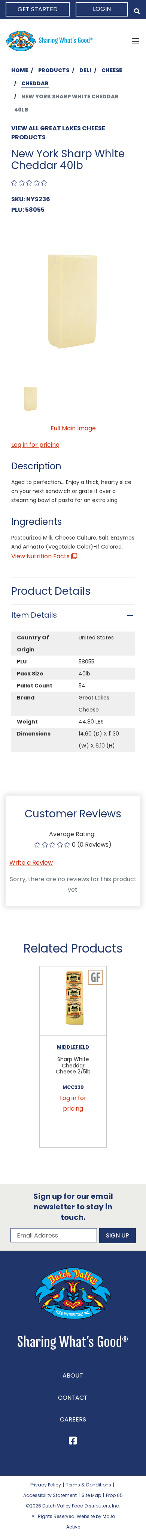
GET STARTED (38, 9)
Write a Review (31, 862)
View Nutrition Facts (41, 556)
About (73, 1371)
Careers (73, 1415)
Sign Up (117, 1231)
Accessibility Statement (50, 1491)
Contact (73, 1393)
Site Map (91, 1491)
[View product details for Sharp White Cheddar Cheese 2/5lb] (73, 1001)
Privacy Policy (45, 1481)
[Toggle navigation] (135, 40)
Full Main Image (73, 428)
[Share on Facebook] (73, 1438)
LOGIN (102, 9)
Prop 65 (114, 1491)
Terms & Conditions (88, 1481)
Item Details (34, 615)
